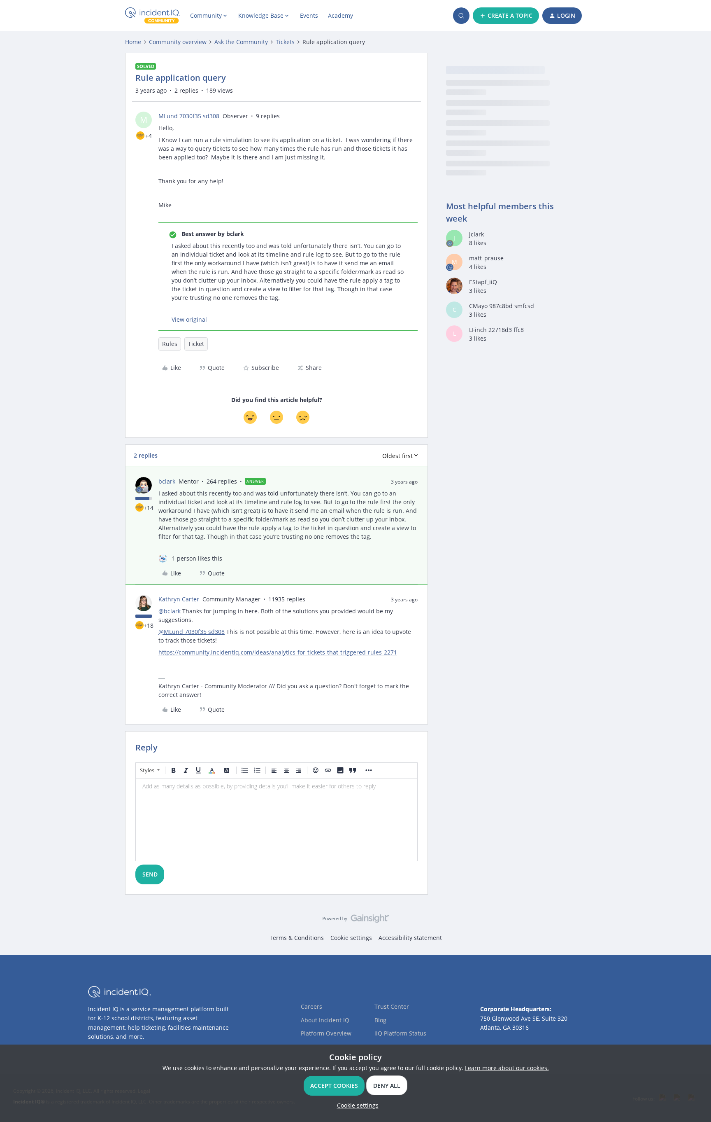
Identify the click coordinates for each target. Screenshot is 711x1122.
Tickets (285, 42)
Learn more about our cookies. (507, 1068)
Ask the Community (241, 42)
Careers (311, 1006)
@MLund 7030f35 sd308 (191, 632)
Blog (380, 1020)
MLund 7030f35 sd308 (188, 116)
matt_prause (486, 258)
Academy (340, 15)
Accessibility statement (410, 938)
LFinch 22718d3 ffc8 (496, 330)
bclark (166, 481)
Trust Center (391, 1006)
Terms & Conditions (297, 938)
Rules (169, 344)
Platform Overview (326, 1033)
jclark (476, 234)
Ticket (196, 344)
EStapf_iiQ (483, 282)
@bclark (169, 611)
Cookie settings (351, 938)
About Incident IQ (325, 1020)
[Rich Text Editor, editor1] (276, 819)
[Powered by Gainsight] (356, 920)
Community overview (178, 42)
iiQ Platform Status (400, 1033)
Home (133, 42)
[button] (506, 15)
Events (309, 15)
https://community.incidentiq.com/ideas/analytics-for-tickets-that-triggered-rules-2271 (277, 652)
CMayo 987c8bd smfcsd (501, 306)
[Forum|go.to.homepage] (152, 15)
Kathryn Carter (178, 599)
